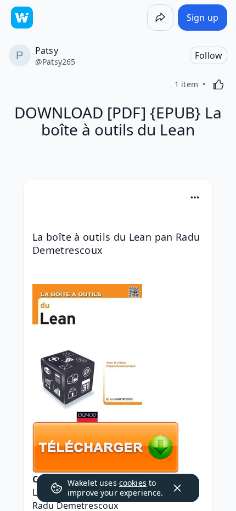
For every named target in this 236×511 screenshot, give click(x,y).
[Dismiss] (177, 488)
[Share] (160, 17)
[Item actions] (195, 197)
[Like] (218, 84)
